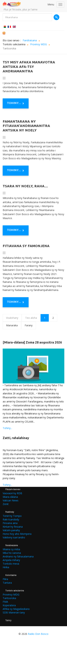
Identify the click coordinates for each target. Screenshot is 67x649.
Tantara (7, 582)
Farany (29, 325)
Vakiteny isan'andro (14, 537)
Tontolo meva (11, 563)
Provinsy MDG (11, 594)
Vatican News (10, 500)
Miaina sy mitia (11, 549)
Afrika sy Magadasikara (16, 609)
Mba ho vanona (12, 553)
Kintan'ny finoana (13, 526)
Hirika (6, 567)
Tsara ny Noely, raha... (25, 186)
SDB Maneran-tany (14, 612)
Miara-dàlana (10, 497)
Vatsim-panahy (11, 530)
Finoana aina (10, 523)
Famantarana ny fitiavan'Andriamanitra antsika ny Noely (26, 125)
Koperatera (9, 605)
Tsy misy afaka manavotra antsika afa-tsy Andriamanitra (29, 66)
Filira (5, 579)
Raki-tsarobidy (11, 519)
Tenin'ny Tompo (12, 516)
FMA (5, 601)
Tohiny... (14, 103)
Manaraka (12, 325)
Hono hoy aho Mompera (17, 534)
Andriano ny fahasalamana (18, 556)
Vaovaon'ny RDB (12, 493)
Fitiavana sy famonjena (26, 246)
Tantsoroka (9, 598)
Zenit (6, 504)
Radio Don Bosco (38, 634)
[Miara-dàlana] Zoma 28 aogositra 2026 (32, 342)
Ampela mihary (11, 560)
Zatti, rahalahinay (16, 438)
